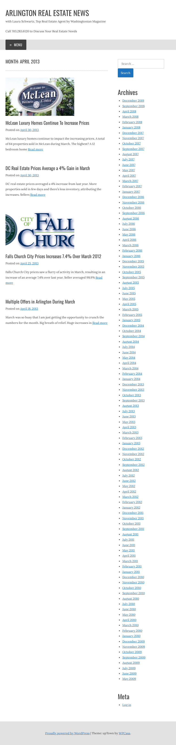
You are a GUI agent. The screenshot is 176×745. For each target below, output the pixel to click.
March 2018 (130, 117)
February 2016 (132, 250)
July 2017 (128, 159)
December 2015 (133, 261)
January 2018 (131, 127)
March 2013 (130, 432)
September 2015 (133, 277)
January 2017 (131, 192)
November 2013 (133, 390)
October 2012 (131, 459)
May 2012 (128, 486)
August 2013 (130, 406)
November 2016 (133, 202)
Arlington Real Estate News (47, 12)
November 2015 (133, 266)
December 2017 (133, 133)
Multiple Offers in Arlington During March (40, 301)
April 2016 (129, 240)
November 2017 (133, 138)
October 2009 (132, 652)
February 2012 (132, 502)
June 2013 (129, 416)
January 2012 (131, 507)
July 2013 (128, 411)
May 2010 (128, 615)
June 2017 (128, 165)
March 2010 (130, 625)
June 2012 (129, 481)
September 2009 (134, 657)
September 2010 (133, 593)
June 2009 (129, 673)
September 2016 (133, 213)
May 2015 (128, 299)
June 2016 (129, 229)
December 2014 (133, 326)
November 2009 (133, 647)
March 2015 (130, 309)
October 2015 (131, 272)
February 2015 (132, 315)
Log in (126, 705)
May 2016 (128, 234)
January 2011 (131, 572)
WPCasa (124, 733)
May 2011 (128, 550)
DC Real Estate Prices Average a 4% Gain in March (48, 168)
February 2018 (132, 122)
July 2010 (128, 604)
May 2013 (128, 422)
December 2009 (133, 641)
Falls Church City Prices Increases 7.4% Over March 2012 (53, 256)
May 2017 (128, 170)
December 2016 (133, 197)
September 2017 (133, 149)
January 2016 (131, 256)
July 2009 (129, 668)
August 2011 (130, 534)
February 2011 (132, 566)
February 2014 (132, 374)
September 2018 (133, 106)
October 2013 (131, 395)
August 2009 (131, 663)
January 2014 (131, 379)
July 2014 (128, 347)
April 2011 (129, 556)
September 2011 (133, 529)
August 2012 (130, 470)
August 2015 (130, 282)
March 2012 (130, 497)
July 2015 (128, 288)
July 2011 (128, 540)
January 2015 (131, 320)
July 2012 (128, 475)
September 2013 (133, 400)
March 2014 (130, 368)
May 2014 (128, 358)
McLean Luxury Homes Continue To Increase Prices (47, 122)
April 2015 (129, 304)
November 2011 (133, 518)
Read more (35, 149)
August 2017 (130, 154)
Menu (17, 44)
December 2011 (132, 513)
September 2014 (133, 336)
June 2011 (128, 545)
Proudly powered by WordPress (67, 733)
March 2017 (130, 181)
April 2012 (129, 491)
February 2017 (132, 186)
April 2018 (129, 111)
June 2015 (129, 293)
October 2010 (131, 588)
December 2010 (133, 577)
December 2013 (133, 384)
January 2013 (131, 443)
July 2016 (128, 224)
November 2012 (133, 454)
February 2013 (132, 438)
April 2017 (129, 176)
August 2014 (130, 342)
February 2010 (132, 631)
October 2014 (131, 331)
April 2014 (129, 363)
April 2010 (129, 620)
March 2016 (130, 245)
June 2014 (129, 352)
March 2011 (130, 561)
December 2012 (133, 449)
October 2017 (131, 143)
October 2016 (131, 208)
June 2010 (129, 609)
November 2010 (133, 582)
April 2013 (129, 427)
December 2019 (133, 101)
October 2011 (131, 524)
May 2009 (129, 679)
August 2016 (130, 218)
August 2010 (130, 599)
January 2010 (131, 636)
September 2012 (133, 465)
